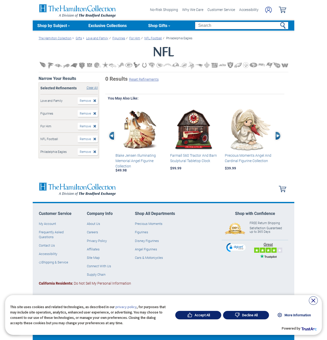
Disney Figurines (147, 240)
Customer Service (221, 9)
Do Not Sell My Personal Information (85, 283)
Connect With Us (99, 266)
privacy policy (126, 307)
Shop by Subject (52, 25)
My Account (47, 223)
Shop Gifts (157, 25)
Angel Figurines (146, 249)
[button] (236, 247)
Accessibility (249, 9)
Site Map (93, 257)
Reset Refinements (144, 79)
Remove (85, 101)
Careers (92, 232)
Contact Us (47, 245)
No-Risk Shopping (164, 9)
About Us (93, 223)
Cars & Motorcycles (149, 257)
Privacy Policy (97, 240)
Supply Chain (96, 274)
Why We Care (192, 9)
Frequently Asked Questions (51, 234)
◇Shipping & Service (53, 262)
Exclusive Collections (107, 25)
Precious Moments (148, 223)
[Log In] (268, 10)
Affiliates (93, 249)
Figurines (141, 232)
